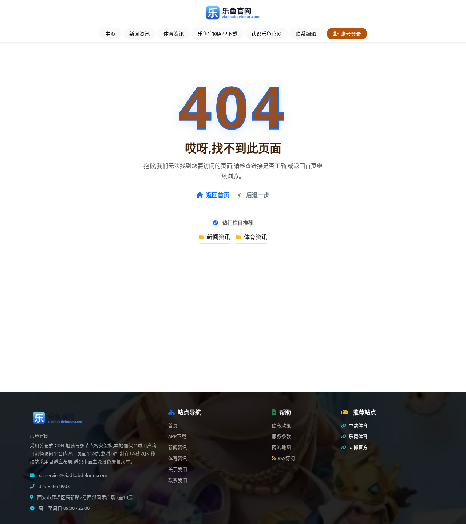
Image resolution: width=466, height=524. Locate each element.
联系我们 (177, 480)
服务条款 (281, 436)
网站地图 (281, 447)
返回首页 (217, 195)
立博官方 (358, 447)
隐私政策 (281, 425)
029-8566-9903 (53, 486)
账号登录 (351, 33)
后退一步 (257, 195)
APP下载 (177, 436)
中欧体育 (358, 425)
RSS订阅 (286, 458)
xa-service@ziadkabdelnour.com (72, 475)
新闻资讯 (139, 33)
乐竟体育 (358, 436)
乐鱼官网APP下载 (217, 33)
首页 (173, 425)
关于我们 (177, 469)
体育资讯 (173, 33)
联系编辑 (306, 33)
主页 (110, 33)
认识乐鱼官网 (266, 33)
